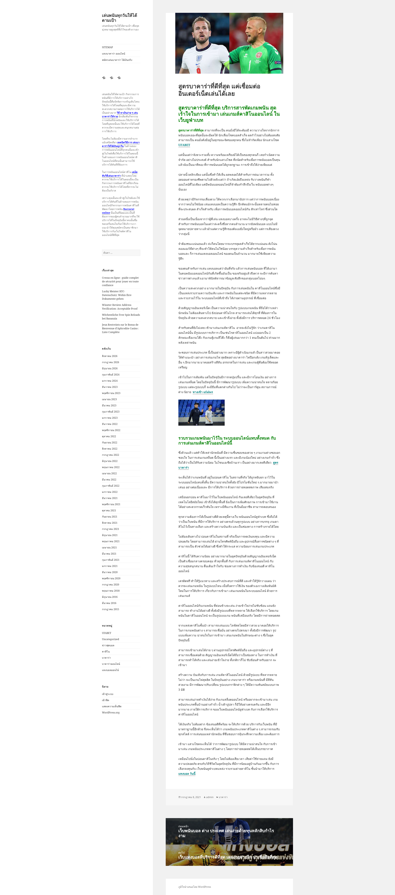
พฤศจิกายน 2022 (111, 430)
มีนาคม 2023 (109, 405)
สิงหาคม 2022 (109, 448)
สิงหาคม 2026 (109, 356)
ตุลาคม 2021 (109, 510)
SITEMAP (107, 47)
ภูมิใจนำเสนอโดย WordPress (194, 887)
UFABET (106, 633)
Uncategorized (110, 639)
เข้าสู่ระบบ (107, 694)
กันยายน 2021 (109, 516)
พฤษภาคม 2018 (111, 590)
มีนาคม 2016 (109, 603)
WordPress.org (111, 712)
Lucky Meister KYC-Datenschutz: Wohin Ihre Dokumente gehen (116, 295)
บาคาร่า (106, 657)
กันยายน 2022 (109, 442)
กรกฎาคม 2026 (110, 362)
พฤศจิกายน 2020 (111, 578)
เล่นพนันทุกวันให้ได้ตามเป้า (119, 17)
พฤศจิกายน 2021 (111, 504)
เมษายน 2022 (109, 473)
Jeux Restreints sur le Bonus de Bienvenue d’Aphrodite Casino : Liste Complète (120, 328)
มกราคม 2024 (110, 380)
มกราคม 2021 (110, 566)
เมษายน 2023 (109, 399)
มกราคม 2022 (110, 492)
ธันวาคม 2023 (110, 387)
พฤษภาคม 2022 (111, 467)
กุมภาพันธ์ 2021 (110, 560)
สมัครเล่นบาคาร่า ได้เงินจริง (117, 60)
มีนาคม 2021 (109, 553)
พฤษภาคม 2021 (111, 541)
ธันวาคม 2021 (110, 498)
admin (210, 797)
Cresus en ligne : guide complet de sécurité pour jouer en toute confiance (120, 281)
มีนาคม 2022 (109, 479)
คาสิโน (106, 651)
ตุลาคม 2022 (109, 436)
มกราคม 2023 (110, 417)
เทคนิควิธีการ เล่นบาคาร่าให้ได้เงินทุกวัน (121, 144)
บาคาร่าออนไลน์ (111, 664)
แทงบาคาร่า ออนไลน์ (113, 53)
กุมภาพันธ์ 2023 (110, 411)
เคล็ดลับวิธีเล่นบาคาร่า (119, 173)
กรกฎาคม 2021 (110, 529)
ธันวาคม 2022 (110, 424)
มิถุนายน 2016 (110, 597)
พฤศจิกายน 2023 (111, 393)
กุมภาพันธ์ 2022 (110, 485)
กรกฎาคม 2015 (110, 609)
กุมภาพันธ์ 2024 (110, 374)
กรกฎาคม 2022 (110, 455)
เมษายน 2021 (109, 547)
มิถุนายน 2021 (110, 535)
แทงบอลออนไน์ (110, 670)
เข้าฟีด (105, 700)
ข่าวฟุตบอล (108, 645)
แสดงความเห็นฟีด (111, 706)
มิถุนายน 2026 (110, 368)
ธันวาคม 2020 (110, 572)
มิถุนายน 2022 (110, 461)
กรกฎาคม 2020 (110, 584)
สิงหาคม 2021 (109, 522)
